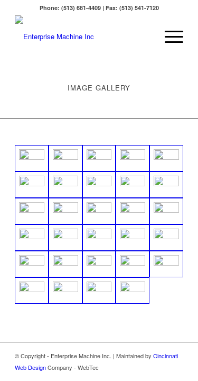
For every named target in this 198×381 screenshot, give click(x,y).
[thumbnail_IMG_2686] (166, 264)
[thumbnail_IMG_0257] (166, 237)
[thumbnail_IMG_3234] (132, 290)
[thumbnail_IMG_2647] (132, 264)
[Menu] (168, 36)
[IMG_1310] (99, 184)
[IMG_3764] (166, 158)
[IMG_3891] (166, 184)
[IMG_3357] (132, 158)
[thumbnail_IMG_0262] (32, 264)
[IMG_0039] (99, 211)
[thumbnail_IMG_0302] (65, 264)
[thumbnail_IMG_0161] (132, 237)
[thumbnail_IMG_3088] (65, 290)
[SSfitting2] (65, 184)
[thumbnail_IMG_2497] (99, 264)
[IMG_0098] (132, 211)
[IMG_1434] (65, 211)
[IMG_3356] (99, 158)
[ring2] (32, 184)
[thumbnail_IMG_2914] (32, 290)
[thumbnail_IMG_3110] (99, 290)
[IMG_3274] (32, 158)
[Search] (144, 36)
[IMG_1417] (32, 211)
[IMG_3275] (65, 158)
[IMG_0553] (99, 237)
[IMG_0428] (32, 237)
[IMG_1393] (132, 184)
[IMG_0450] (65, 237)
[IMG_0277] (166, 211)
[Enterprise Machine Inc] (82, 36)
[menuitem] (144, 36)
